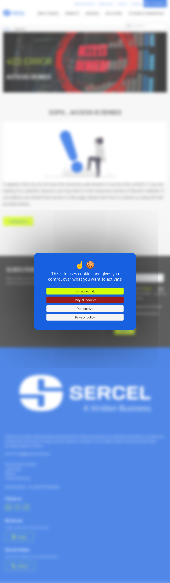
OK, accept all (85, 291)
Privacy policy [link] (85, 317)
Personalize (85, 308)
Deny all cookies (85, 300)
